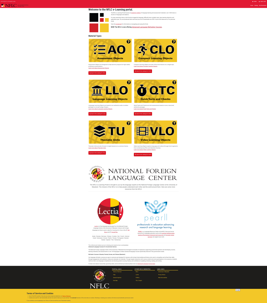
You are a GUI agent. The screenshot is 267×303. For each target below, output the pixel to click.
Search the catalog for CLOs (143, 71)
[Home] (18, 5)
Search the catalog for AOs (98, 73)
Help (114, 274)
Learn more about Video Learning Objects (145, 149)
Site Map (115, 280)
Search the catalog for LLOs (98, 113)
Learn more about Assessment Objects (98, 68)
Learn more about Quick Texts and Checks (145, 109)
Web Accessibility (162, 277)
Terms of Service (117, 271)
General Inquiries (117, 277)
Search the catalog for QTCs (143, 113)
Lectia (96, 226)
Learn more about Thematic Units (97, 148)
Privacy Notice (161, 274)
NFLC (137, 271)
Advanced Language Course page (146, 263)
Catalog (256, 5)
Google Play (114, 232)
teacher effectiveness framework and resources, (151, 235)
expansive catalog (136, 13)
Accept (238, 290)
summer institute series (168, 233)
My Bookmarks (262, 5)
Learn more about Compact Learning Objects (145, 66)
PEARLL (140, 231)
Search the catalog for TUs (98, 152)
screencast (119, 24)
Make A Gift (263, 1)
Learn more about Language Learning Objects (100, 109)
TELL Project (139, 280)
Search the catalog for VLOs (143, 154)
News (255, 1)
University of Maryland (8, 1)
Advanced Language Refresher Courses (147, 27)
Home (251, 5)
